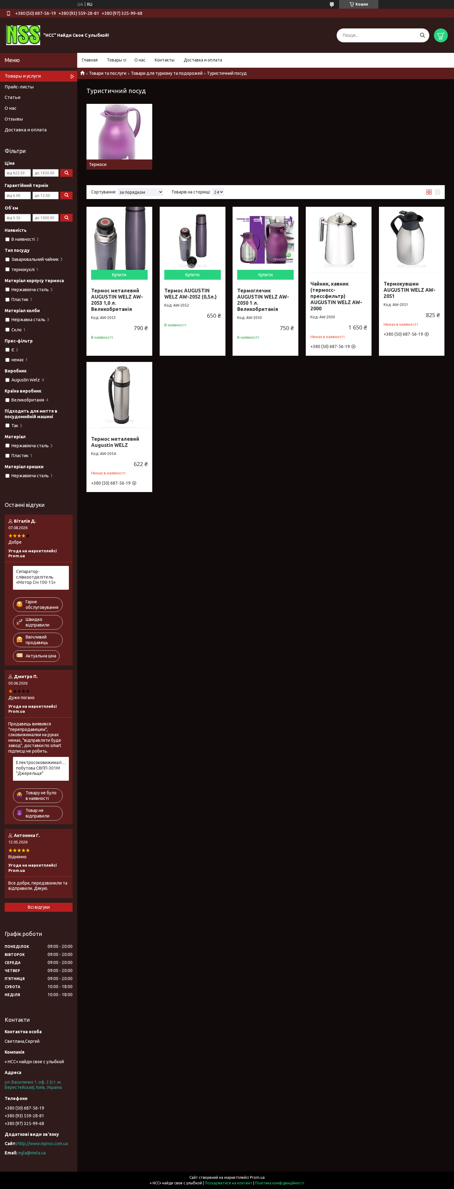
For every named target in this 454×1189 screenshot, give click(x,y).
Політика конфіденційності (279, 1183)
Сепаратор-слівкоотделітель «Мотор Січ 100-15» (36, 577)
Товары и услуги (23, 76)
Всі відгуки (39, 907)
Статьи (12, 97)
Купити (119, 274)
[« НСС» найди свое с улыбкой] (23, 34)
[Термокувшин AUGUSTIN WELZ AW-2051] (412, 240)
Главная (90, 59)
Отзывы (14, 118)
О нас (139, 59)
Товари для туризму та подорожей (167, 73)
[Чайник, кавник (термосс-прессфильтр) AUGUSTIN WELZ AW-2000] (339, 240)
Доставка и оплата (203, 59)
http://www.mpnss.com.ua (43, 1143)
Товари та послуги (107, 73)
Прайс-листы (19, 86)
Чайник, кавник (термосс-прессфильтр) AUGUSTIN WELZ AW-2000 (336, 296)
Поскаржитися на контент (228, 1183)
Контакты (164, 59)
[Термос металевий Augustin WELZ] (119, 395)
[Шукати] (422, 35)
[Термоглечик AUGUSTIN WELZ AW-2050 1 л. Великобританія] (265, 240)
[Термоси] (119, 137)
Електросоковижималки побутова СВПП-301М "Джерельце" (41, 768)
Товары (114, 59)
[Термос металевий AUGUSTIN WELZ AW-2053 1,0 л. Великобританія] (119, 240)
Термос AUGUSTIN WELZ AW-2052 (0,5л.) (190, 293)
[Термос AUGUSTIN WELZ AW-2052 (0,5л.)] (192, 240)
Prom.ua (257, 1177)
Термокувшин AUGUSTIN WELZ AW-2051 (409, 290)
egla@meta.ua (32, 1152)
